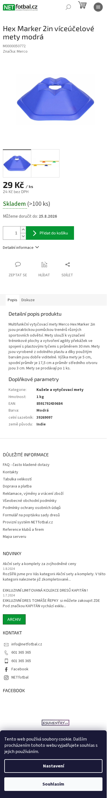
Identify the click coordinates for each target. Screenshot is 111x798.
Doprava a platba (17, 486)
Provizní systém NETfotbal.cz (28, 522)
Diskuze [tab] (28, 300)
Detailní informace (18, 248)
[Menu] (98, 7)
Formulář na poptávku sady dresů (31, 515)
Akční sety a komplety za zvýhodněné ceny (39, 564)
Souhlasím (53, 784)
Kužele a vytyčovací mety (59, 390)
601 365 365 (21, 652)
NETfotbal (19, 677)
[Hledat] (68, 7)
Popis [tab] (12, 300)
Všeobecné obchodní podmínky (30, 501)
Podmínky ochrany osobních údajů (32, 508)
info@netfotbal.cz (26, 644)
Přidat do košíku (54, 232)
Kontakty (10, 472)
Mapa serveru (14, 537)
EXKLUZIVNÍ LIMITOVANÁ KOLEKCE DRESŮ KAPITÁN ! (45, 590)
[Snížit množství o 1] (23, 236)
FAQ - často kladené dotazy (26, 465)
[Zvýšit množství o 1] (23, 229)
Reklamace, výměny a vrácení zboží (33, 494)
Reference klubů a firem (23, 529)
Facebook (19, 669)
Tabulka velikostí (17, 479)
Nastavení (53, 766)
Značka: (15, 51)
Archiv (14, 619)
